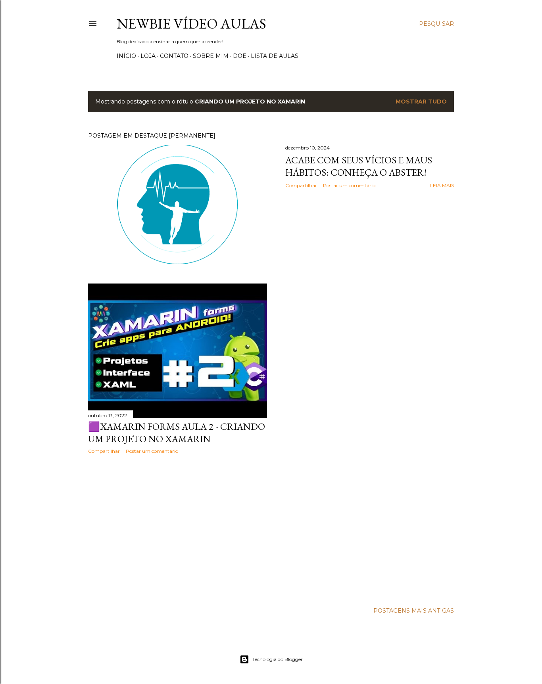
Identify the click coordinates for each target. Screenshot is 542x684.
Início (126, 55)
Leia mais (442, 185)
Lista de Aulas (274, 55)
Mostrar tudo (421, 101)
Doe (239, 55)
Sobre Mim (211, 55)
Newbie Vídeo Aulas (191, 23)
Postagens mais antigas (413, 610)
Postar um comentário (349, 185)
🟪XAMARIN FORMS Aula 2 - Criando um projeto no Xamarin (176, 432)
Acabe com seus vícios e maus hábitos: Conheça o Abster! (358, 166)
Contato (174, 55)
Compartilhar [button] (301, 185)
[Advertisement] (177, 529)
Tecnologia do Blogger (277, 659)
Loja (148, 55)
